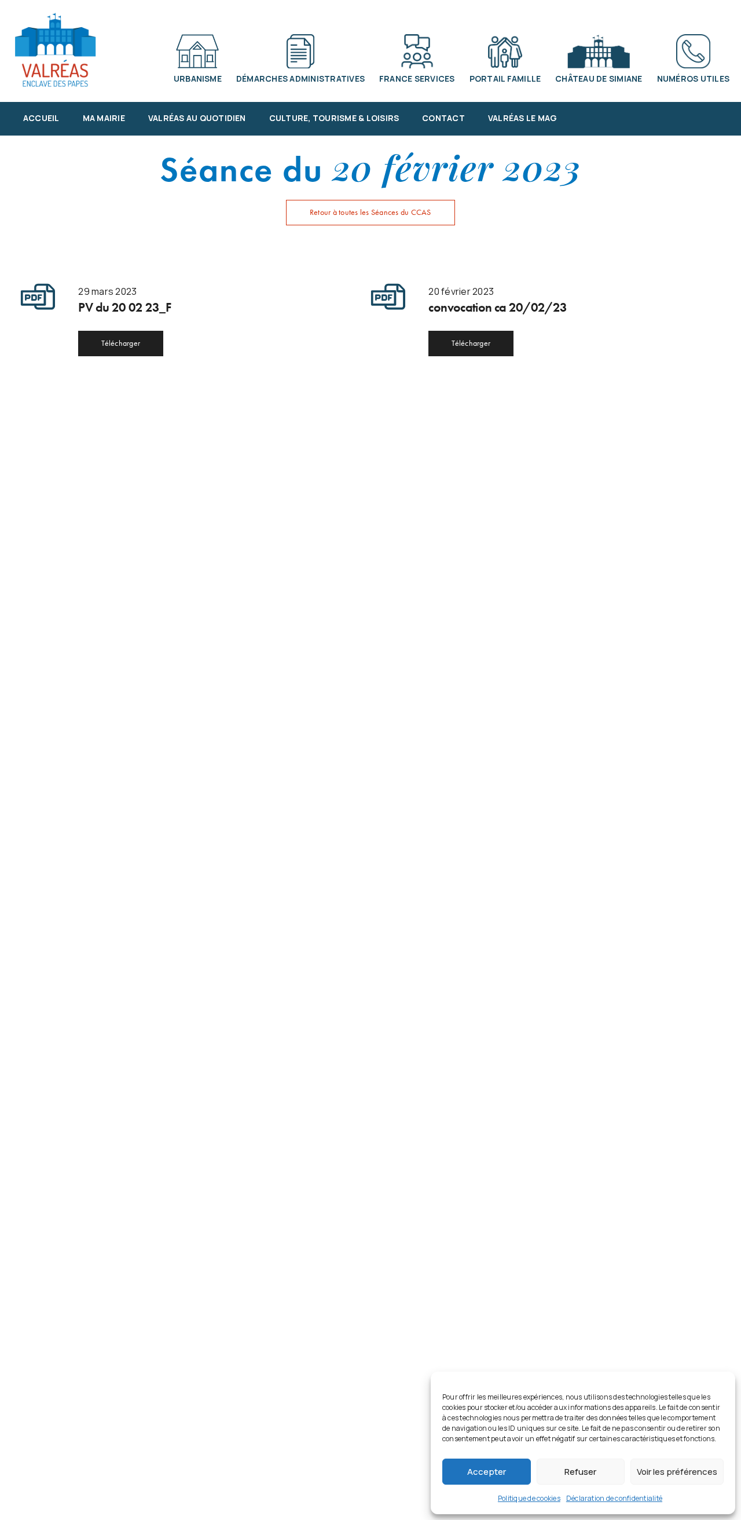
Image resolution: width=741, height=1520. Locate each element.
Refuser (580, 1472)
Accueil (41, 117)
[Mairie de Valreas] (55, 49)
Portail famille (505, 78)
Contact (443, 117)
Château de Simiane (598, 78)
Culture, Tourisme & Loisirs (334, 117)
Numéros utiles (693, 78)
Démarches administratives (300, 78)
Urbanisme (198, 78)
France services (417, 78)
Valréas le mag (522, 117)
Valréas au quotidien (197, 117)
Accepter (486, 1472)
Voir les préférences (677, 1472)
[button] (370, 212)
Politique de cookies (529, 1498)
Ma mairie (104, 117)
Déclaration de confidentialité (614, 1498)
